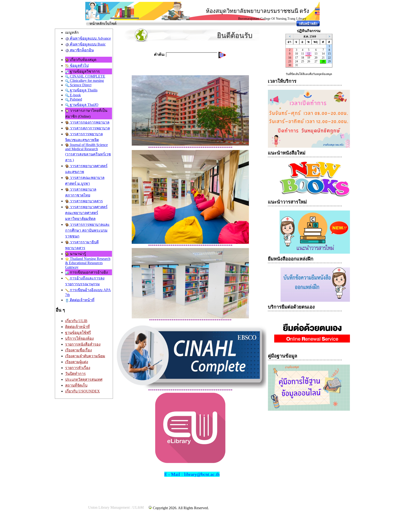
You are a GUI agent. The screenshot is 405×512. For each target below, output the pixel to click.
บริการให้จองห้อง (79, 338)
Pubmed (75, 99)
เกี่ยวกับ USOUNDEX (82, 391)
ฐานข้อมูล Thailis (83, 90)
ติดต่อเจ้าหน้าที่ (81, 300)
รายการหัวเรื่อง (77, 368)
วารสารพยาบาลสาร (86, 201)
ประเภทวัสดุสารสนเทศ (83, 379)
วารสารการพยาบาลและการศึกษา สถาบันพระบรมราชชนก (87, 230)
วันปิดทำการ (75, 374)
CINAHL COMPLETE (87, 76)
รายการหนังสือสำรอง (83, 344)
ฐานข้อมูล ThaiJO (83, 105)
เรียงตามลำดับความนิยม (85, 356)
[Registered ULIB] (150, 507)
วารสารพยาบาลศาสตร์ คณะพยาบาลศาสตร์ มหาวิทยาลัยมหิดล (86, 213)
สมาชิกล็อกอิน (81, 50)
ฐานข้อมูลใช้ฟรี (78, 333)
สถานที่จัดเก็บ (76, 385)
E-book (75, 95)
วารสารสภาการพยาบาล (89, 128)
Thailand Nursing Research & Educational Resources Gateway (87, 263)
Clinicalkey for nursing (86, 81)
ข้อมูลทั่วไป (79, 66)
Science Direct (80, 85)
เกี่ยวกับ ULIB (76, 321)
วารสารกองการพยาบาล (89, 122)
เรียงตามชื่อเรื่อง (78, 350)
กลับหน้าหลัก (308, 23)
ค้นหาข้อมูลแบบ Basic (87, 44)
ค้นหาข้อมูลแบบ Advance (90, 38)
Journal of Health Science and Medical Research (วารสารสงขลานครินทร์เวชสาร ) (88, 152)
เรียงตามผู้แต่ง (76, 362)
